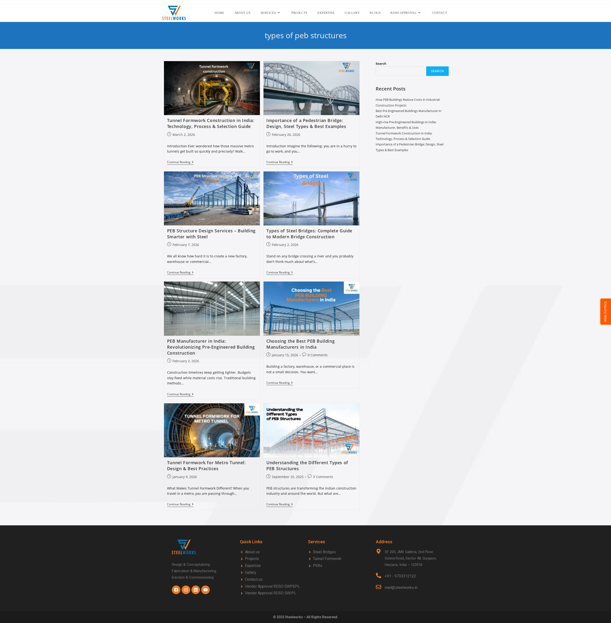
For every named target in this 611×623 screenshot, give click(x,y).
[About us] (271, 552)
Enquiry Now (605, 311)
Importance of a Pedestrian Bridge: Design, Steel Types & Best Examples (306, 123)
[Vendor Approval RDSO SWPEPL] (271, 586)
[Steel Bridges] (339, 552)
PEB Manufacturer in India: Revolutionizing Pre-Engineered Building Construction (211, 347)
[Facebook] (176, 590)
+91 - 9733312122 (400, 576)
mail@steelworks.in (401, 587)
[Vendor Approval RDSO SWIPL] (271, 593)
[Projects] (271, 558)
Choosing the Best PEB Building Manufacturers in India (300, 344)
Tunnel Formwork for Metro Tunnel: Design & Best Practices (206, 465)
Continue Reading (180, 162)
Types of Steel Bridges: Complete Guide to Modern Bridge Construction (309, 234)
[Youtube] (205, 590)
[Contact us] (271, 579)
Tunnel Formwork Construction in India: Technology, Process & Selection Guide (210, 123)
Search (381, 63)
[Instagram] (186, 590)
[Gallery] (271, 572)
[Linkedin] (195, 590)
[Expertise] (271, 565)
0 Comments (318, 355)
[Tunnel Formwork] (339, 558)
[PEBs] (339, 565)
